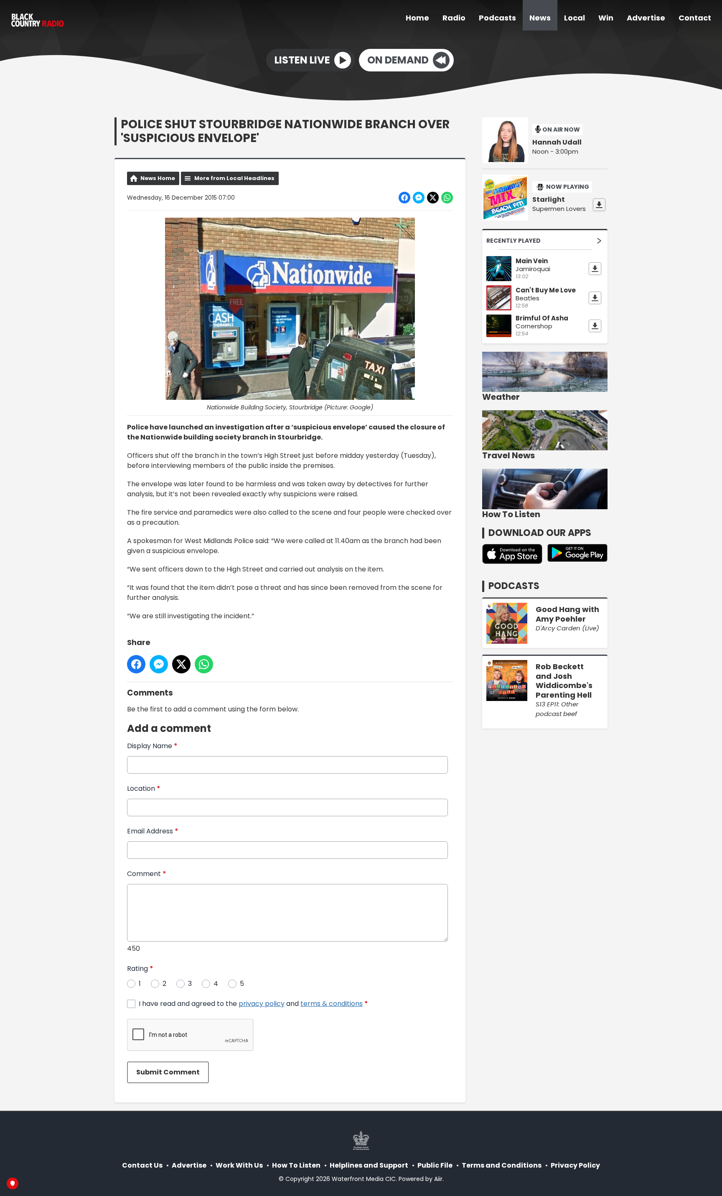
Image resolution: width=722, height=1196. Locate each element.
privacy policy (262, 1003)
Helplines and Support (369, 1165)
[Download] (599, 204)
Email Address (152, 831)
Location (143, 788)
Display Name (152, 746)
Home (417, 18)
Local (574, 18)
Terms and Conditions (502, 1165)
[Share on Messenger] (419, 197)
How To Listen (296, 1165)
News (540, 18)
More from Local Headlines (234, 178)
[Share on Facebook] (404, 197)
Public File (435, 1165)
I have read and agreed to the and (253, 1003)
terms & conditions (331, 1003)
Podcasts (497, 18)
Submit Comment (168, 1072)
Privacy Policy (575, 1165)
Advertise (646, 18)
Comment (146, 874)
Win (605, 18)
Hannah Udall (557, 142)
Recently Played (513, 240)
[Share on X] (433, 197)
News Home (157, 178)
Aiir (438, 1179)
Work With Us (239, 1165)
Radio (453, 18)
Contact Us (142, 1165)
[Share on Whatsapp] (447, 197)
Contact (695, 18)
